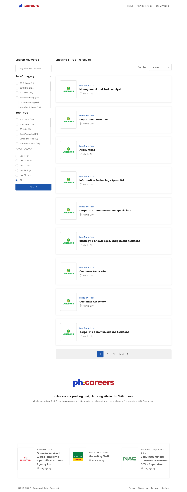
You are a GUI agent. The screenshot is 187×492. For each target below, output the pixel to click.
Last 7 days (25, 165)
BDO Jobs (24, 124)
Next (122, 354)
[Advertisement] (93, 37)
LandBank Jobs (27, 138)
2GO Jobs (24, 119)
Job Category (24, 76)
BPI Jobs (23, 129)
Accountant (87, 150)
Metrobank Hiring (28, 107)
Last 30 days (25, 175)
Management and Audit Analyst (100, 89)
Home (130, 6)
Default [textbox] (155, 67)
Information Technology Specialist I (102, 180)
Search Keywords (27, 60)
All (21, 180)
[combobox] (160, 67)
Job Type (21, 113)
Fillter (32, 187)
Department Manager (93, 119)
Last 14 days (25, 170)
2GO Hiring (25, 83)
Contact (165, 488)
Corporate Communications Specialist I (105, 210)
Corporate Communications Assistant (104, 332)
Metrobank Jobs (27, 143)
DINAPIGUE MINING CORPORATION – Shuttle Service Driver (155, 460)
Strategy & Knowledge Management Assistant (109, 241)
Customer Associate (92, 271)
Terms (132, 488)
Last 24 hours (26, 160)
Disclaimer (143, 488)
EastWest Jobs (27, 134)
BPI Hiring (24, 92)
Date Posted (23, 149)
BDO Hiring (25, 88)
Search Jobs (144, 6)
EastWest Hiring (27, 97)
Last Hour (24, 156)
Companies (162, 6)
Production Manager (102, 456)
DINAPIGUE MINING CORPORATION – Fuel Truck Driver (50, 460)
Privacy (154, 488)
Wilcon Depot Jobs (98, 452)
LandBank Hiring (27, 102)
